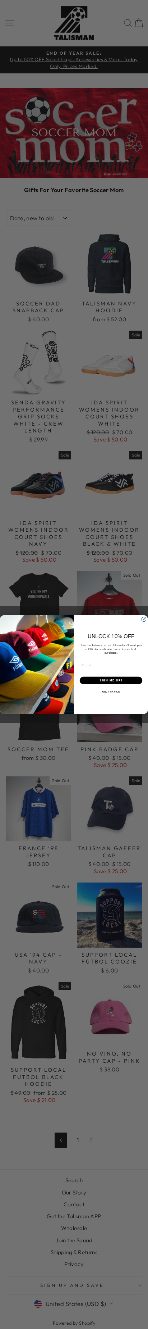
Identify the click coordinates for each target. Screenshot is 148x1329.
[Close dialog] (144, 619)
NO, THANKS (111, 692)
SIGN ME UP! (111, 680)
